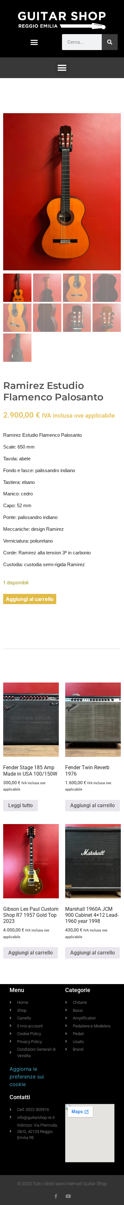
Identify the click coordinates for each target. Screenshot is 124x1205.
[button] (34, 42)
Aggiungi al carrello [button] (92, 805)
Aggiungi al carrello (30, 599)
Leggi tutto (20, 805)
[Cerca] (110, 42)
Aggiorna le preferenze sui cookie (27, 1076)
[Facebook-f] (55, 1196)
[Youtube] (68, 1196)
